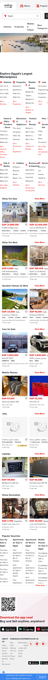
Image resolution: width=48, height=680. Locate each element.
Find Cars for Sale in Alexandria (4, 562)
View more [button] (40, 585)
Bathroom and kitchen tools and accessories (5, 142)
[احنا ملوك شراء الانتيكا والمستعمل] (15, 514)
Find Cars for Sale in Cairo (4, 553)
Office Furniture (5, 135)
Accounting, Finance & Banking (43, 86)
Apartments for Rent (18, 89)
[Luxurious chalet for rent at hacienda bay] (15, 306)
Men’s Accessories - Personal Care (30, 139)
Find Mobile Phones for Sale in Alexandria (42, 569)
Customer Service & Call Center (43, 97)
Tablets (28, 95)
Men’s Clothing (30, 132)
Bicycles (16, 170)
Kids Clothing (5, 177)
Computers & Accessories (18, 132)
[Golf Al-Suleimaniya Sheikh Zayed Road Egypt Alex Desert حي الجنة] (15, 263)
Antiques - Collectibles (18, 167)
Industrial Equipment (30, 177)
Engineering (43, 89)
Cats (40, 135)
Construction (30, 173)
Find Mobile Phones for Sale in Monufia (42, 581)
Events (41, 174)
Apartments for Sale (18, 86)
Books (15, 174)
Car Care (3, 97)
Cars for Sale (5, 86)
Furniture (3, 131)
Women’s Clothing (30, 128)
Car (39, 170)
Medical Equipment (30, 181)
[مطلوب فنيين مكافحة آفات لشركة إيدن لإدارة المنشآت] (15, 432)
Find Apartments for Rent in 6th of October (30, 555)
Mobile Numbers (30, 103)
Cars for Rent (5, 89)
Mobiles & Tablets (30, 26)
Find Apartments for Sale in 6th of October (17, 555)
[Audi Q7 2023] (15, 349)
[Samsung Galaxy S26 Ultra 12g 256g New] (15, 392)
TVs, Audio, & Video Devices (18, 128)
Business (42, 167)
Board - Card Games (18, 178)
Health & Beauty (43, 178)
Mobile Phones (30, 92)
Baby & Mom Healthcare (5, 170)
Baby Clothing (5, 173)
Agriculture (30, 170)
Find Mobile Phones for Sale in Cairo (42, 557)
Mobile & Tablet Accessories (30, 99)
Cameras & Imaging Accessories (18, 139)
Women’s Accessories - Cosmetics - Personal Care (30, 135)
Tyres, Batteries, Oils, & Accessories (5, 93)
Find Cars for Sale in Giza (4, 572)
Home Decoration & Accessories (5, 138)
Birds (40, 138)
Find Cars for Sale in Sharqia (4, 582)
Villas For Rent (18, 97)
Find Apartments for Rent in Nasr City (30, 569)
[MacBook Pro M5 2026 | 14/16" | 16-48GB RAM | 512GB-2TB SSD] (15, 473)
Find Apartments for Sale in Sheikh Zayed (17, 570)
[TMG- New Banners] (24, 42)
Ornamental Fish (43, 142)
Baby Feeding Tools (5, 181)
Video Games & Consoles (18, 135)
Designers (42, 93)
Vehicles (7, 26)
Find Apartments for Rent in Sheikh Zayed (30, 582)
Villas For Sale (18, 93)
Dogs (40, 131)
